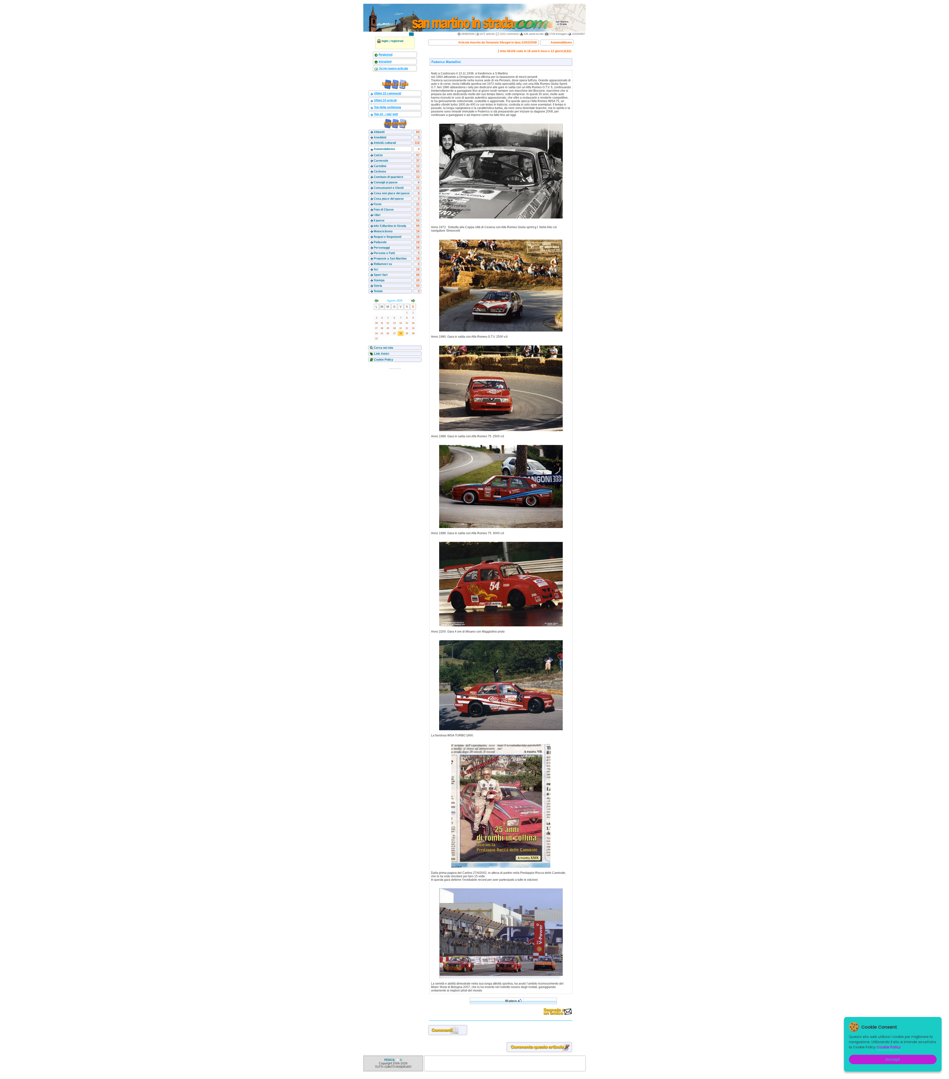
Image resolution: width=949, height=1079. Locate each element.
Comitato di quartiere (388, 177)
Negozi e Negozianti (387, 237)
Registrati (385, 54)
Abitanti (379, 132)
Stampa (379, 280)
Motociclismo (383, 231)
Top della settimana (387, 107)
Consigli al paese (386, 182)
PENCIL (390, 1060)
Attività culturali (385, 143)
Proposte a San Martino (390, 258)
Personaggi (382, 247)
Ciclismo (380, 171)
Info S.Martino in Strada (390, 226)
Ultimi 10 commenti (387, 93)
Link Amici (381, 353)
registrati (396, 41)
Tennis (378, 291)
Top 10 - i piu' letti (386, 114)
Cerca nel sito (383, 348)
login (385, 41)
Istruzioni (385, 61)
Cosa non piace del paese (392, 193)
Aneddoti (380, 137)
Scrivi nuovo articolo (393, 68)
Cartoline (380, 166)
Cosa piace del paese (389, 198)
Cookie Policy (383, 359)
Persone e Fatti (384, 253)
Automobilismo (384, 149)
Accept (892, 1059)
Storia (378, 285)
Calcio (378, 155)
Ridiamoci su (383, 264)
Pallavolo (380, 242)
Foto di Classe (384, 209)
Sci (376, 269)
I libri (377, 215)
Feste (378, 204)
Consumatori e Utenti (389, 188)
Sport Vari (381, 275)
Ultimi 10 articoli (385, 100)
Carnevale (381, 160)
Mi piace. (511, 1001)
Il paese (379, 220)
